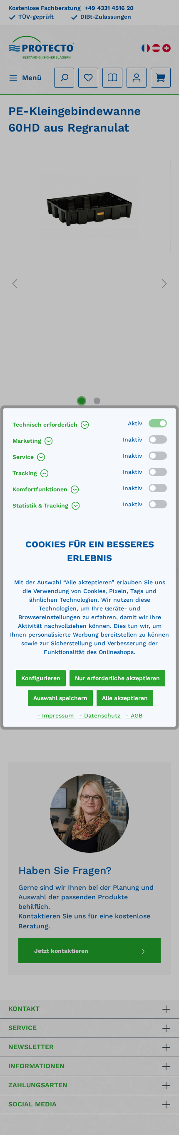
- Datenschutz (100, 715)
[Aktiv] (158, 423)
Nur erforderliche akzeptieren (117, 678)
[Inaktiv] (158, 439)
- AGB (134, 715)
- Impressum (56, 715)
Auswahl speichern (60, 698)
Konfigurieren (40, 678)
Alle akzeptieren (125, 698)
